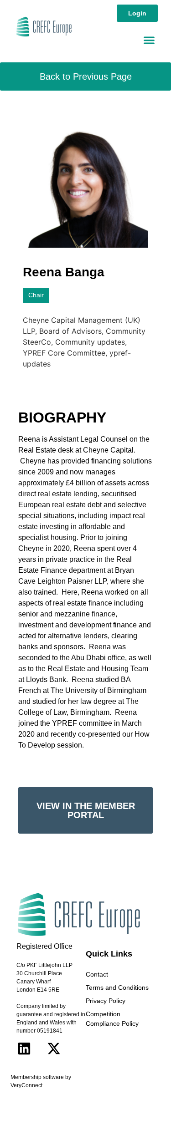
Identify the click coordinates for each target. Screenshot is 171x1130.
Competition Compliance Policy (112, 1018)
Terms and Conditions (117, 987)
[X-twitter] (53, 1048)
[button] (149, 40)
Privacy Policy (105, 1000)
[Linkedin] (24, 1048)
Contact (97, 974)
